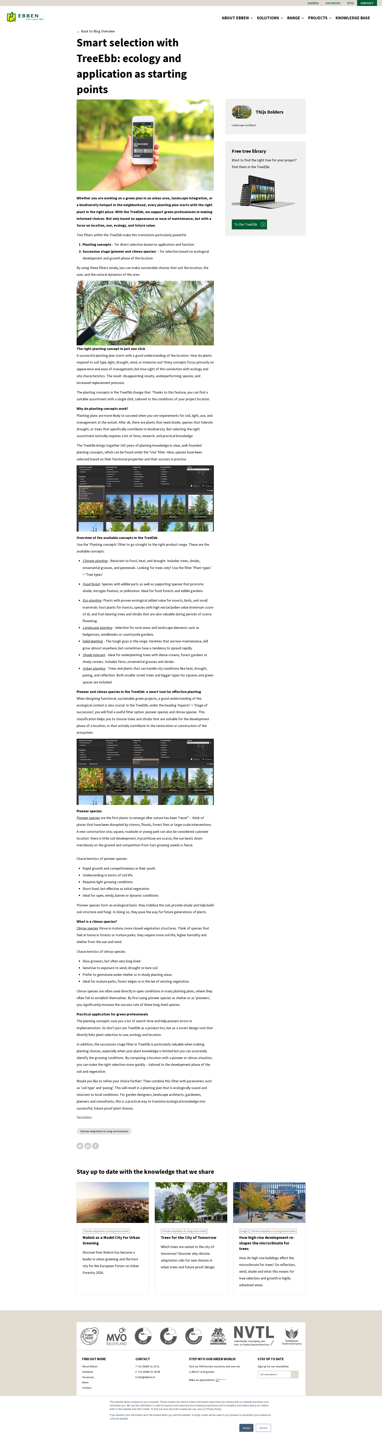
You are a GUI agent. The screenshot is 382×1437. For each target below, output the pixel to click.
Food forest (91, 584)
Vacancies (333, 3)
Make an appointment (202, 1380)
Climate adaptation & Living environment (104, 1131)
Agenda (313, 3)
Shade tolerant (94, 655)
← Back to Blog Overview (96, 31)
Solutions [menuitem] (87, 1372)
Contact (367, 3)
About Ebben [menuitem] (89, 1366)
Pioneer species (88, 817)
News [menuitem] (85, 1382)
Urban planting (94, 668)
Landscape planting (97, 627)
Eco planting (92, 600)
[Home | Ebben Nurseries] (25, 17)
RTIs (350, 3)
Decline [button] (263, 1427)
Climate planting (95, 560)
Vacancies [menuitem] (88, 1377)
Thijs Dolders (84, 1117)
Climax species (87, 928)
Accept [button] (246, 1427)
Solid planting (93, 641)
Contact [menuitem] (87, 1387)
